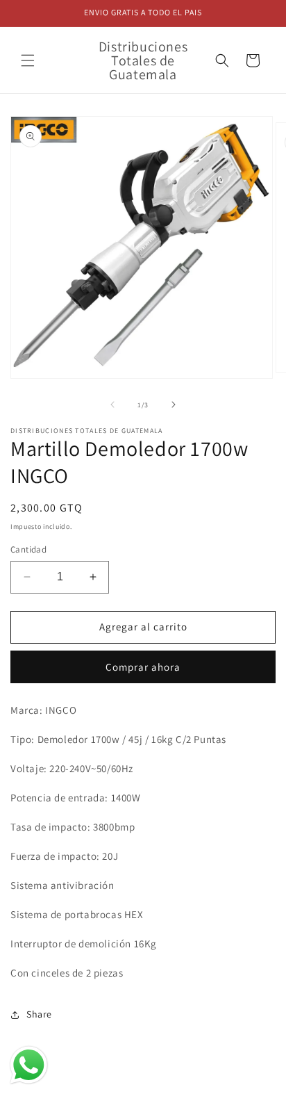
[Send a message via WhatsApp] (29, 1065)
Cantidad (28, 549)
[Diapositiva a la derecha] (173, 404)
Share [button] (39, 1014)
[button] (27, 60)
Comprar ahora (143, 666)
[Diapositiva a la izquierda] (112, 404)
